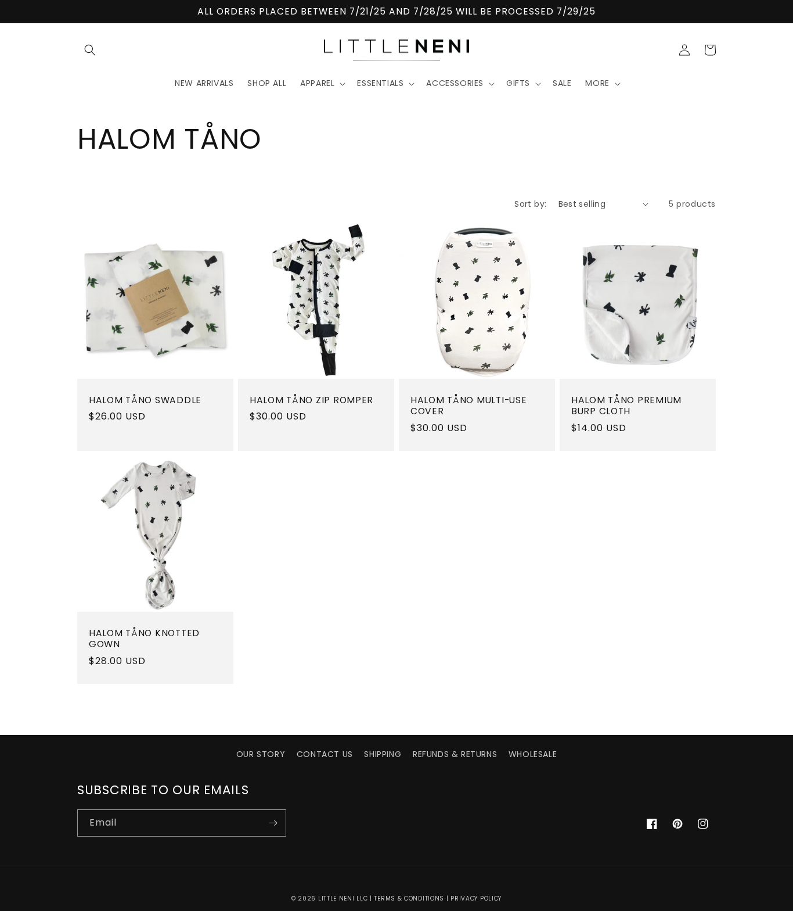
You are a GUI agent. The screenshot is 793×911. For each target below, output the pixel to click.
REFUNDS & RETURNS (455, 754)
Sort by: (530, 204)
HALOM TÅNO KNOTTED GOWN (144, 638)
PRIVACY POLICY (476, 898)
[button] (90, 50)
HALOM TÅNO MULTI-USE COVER (468, 405)
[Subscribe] (273, 823)
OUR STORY (260, 754)
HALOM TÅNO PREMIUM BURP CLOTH (626, 405)
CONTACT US (325, 754)
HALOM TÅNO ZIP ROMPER (311, 400)
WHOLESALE (533, 754)
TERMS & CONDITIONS (409, 898)
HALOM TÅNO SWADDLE (145, 400)
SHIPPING (382, 754)
